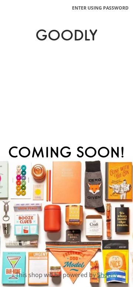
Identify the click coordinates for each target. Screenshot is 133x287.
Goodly (66, 36)
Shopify (107, 275)
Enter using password (100, 8)
